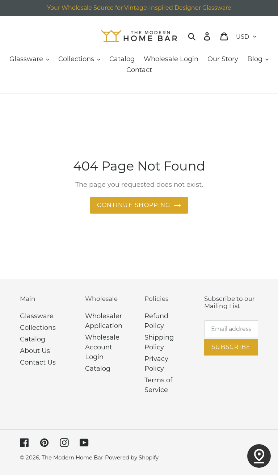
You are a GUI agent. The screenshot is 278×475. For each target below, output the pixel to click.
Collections (38, 328)
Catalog (32, 339)
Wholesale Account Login (102, 347)
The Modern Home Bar (72, 457)
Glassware (37, 316)
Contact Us (38, 362)
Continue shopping (133, 205)
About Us (35, 351)
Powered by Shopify (132, 457)
